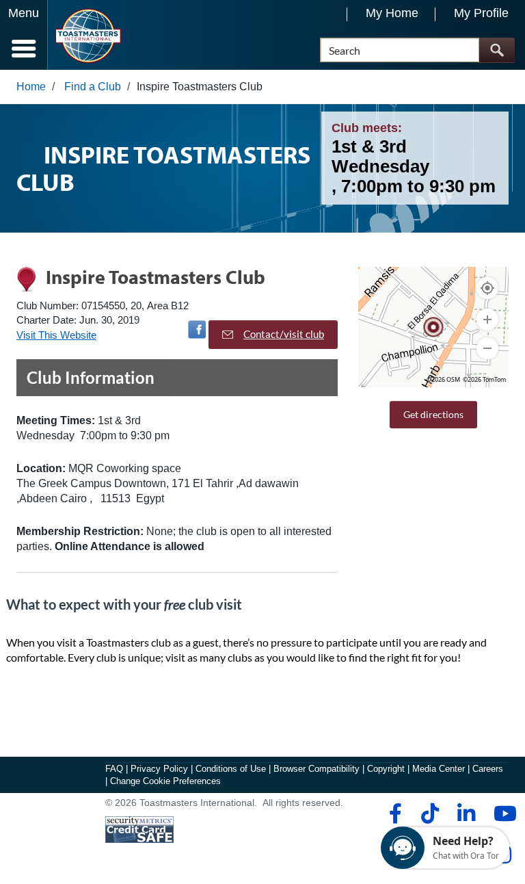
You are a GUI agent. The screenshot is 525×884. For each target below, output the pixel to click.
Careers (487, 769)
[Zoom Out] (487, 348)
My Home (392, 13)
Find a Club (92, 86)
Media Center (438, 769)
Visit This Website (56, 335)
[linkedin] (465, 813)
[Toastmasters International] (88, 36)
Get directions (433, 414)
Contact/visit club (283, 334)
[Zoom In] (487, 319)
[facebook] (393, 813)
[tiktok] (429, 813)
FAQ (114, 769)
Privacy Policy (159, 769)
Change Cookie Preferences (165, 781)
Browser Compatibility (316, 769)
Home (31, 86)
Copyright (386, 769)
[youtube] (502, 813)
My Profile (481, 13)
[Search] (497, 50)
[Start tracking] (487, 288)
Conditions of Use (231, 769)
